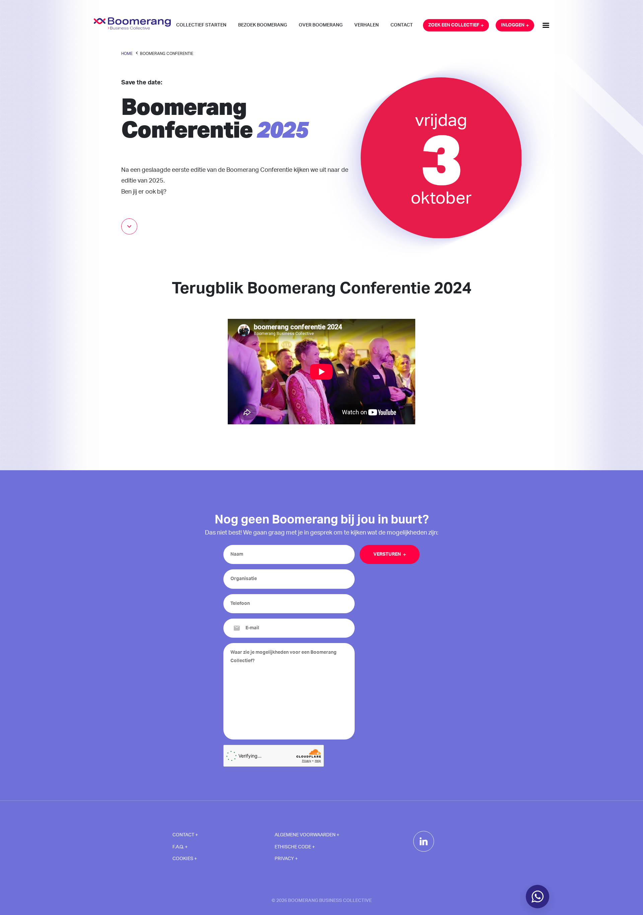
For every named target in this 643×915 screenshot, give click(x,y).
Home (127, 54)
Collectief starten (201, 25)
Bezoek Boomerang (262, 25)
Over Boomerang (321, 25)
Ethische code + (295, 847)
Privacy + (286, 858)
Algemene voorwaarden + (307, 835)
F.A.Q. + (180, 847)
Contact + (185, 835)
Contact (401, 25)
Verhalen (366, 25)
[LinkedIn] (423, 841)
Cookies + (184, 858)
